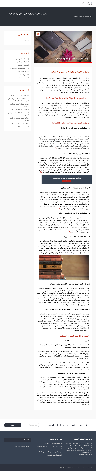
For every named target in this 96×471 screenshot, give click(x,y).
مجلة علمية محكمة (78, 362)
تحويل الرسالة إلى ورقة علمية (19, 68)
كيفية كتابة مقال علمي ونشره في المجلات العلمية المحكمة (18, 100)
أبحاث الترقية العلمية (22, 62)
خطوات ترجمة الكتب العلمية (20, 95)
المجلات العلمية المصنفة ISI (20, 109)
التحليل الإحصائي (23, 65)
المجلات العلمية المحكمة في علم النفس (18, 114)
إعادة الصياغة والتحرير (22, 59)
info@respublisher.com (22, 446)
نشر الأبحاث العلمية (45, 195)
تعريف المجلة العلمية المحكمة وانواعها (19, 105)
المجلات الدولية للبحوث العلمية (19, 127)
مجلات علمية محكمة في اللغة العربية (19, 119)
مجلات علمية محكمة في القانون (19, 123)
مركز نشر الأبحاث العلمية (71, 467)
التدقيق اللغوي (24, 75)
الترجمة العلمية (24, 78)
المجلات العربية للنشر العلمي (49, 192)
